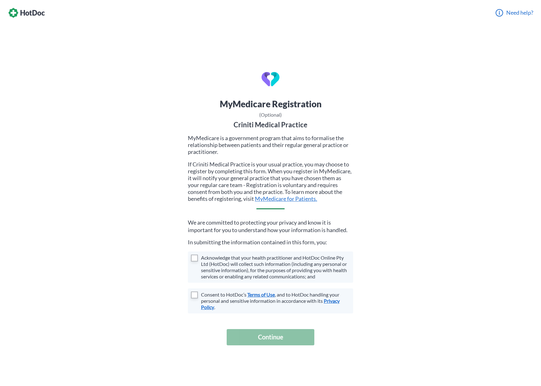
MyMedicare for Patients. (286, 198)
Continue (270, 337)
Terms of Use (261, 294)
